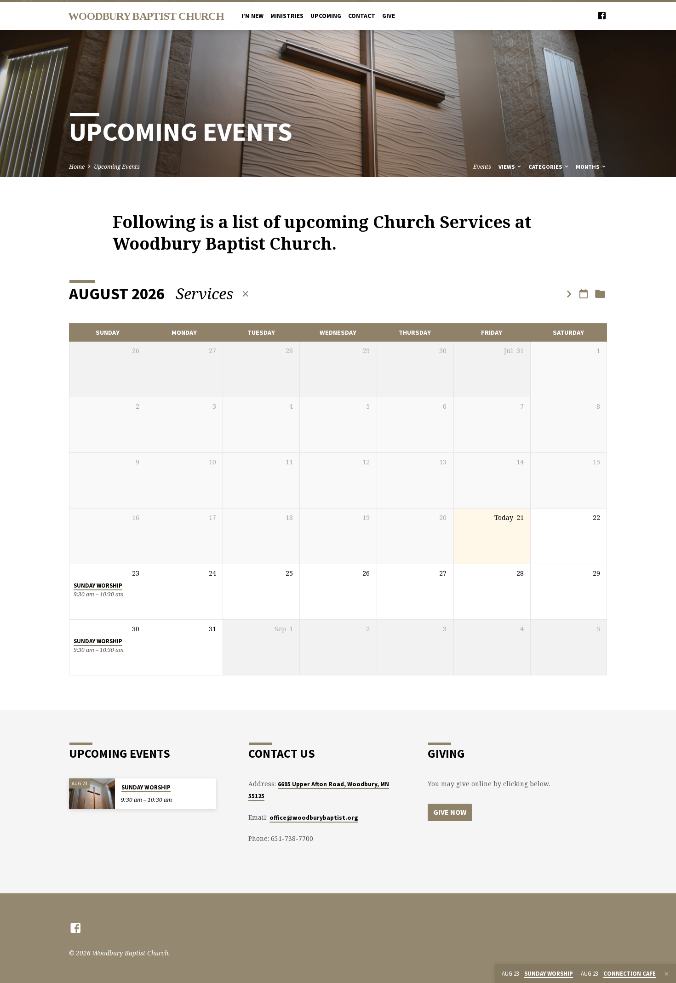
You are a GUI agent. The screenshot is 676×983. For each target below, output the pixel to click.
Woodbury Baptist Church (146, 16)
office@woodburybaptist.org (313, 818)
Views (507, 166)
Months (588, 166)
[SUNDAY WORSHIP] (92, 793)
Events (482, 167)
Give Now (449, 812)
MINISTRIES (287, 16)
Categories (545, 166)
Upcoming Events (117, 167)
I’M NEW (252, 16)
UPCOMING (325, 16)
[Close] (667, 974)
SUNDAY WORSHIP (98, 585)
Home (77, 167)
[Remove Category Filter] (246, 293)
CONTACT (361, 16)
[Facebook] (602, 15)
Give (388, 16)
